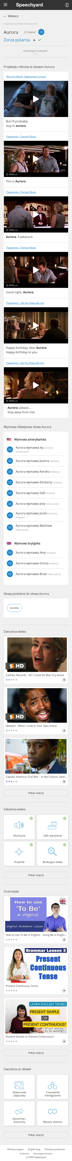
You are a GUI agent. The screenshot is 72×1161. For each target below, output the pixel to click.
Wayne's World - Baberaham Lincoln (26, 76)
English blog (34, 1149)
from (25, 412)
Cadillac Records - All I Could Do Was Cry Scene (35, 675)
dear (32, 348)
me (32, 412)
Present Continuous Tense (22, 986)
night (18, 292)
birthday (22, 348)
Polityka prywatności (54, 1149)
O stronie (24, 1153)
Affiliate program (15, 1149)
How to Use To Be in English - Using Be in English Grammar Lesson (36, 935)
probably (21, 121)
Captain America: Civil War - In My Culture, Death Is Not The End (36, 776)
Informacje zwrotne (42, 1153)
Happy (10, 348)
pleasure (26, 237)
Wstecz (13, 16)
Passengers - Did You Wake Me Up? (25, 303)
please (23, 408)
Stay (10, 412)
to (29, 352)
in (13, 126)
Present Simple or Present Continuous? (30, 1036)
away (17, 412)
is (13, 181)
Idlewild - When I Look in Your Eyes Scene (31, 725)
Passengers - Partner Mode (21, 136)
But (8, 121)
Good (10, 292)
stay (9, 126)
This (9, 181)
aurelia (14, 608)
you (34, 352)
